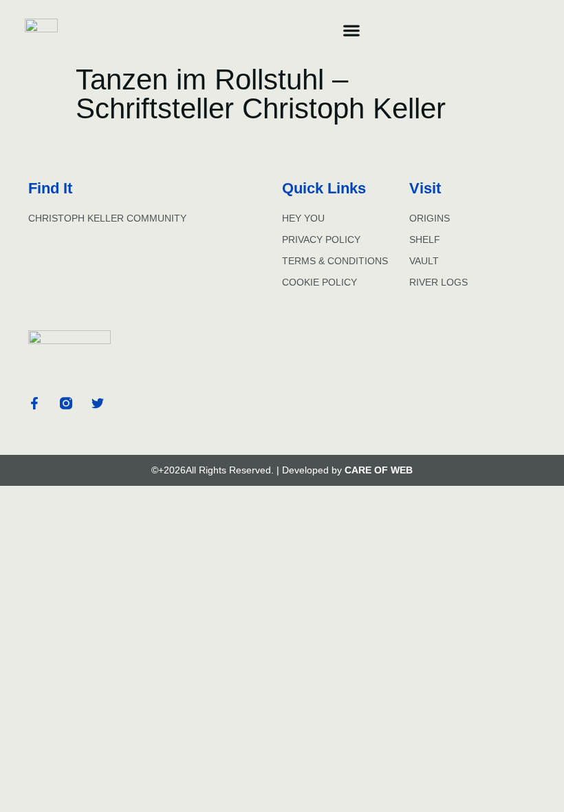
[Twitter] (97, 403)
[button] (351, 30)
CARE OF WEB (379, 470)
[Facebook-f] (34, 403)
